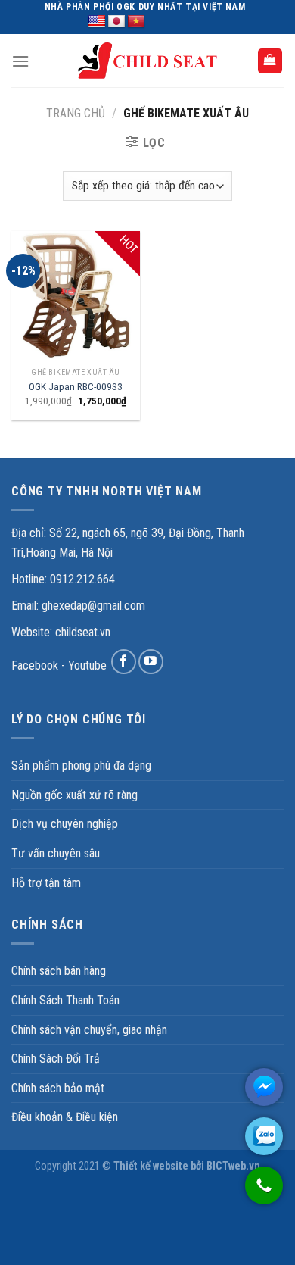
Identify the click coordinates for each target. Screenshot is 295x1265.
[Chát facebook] (264, 1087)
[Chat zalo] (264, 1136)
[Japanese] (116, 22)
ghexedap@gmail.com (93, 605)
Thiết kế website (150, 1166)
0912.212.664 (82, 579)
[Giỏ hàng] (270, 60)
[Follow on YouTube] (150, 661)
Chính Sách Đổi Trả (55, 1058)
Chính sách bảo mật (57, 1088)
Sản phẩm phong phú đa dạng (81, 765)
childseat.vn (82, 632)
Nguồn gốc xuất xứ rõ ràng (74, 795)
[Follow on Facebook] (123, 661)
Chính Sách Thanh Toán (65, 1000)
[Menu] (20, 61)
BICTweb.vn (233, 1166)
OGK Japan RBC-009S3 (76, 386)
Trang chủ (75, 113)
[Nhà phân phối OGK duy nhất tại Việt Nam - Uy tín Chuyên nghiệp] (147, 61)
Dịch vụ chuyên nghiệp (64, 824)
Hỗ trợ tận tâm (46, 883)
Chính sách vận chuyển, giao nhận (89, 1030)
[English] (97, 22)
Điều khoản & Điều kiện (64, 1117)
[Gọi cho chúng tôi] (264, 1193)
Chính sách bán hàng (58, 971)
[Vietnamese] (136, 22)
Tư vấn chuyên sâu (55, 853)
